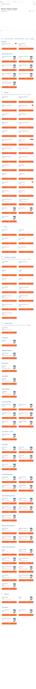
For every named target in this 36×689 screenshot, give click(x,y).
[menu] (1, 2)
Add (9, 48)
